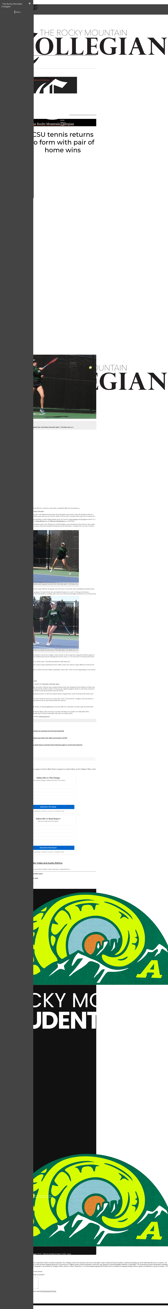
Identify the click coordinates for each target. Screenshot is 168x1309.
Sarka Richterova (41, 521)
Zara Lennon (73, 519)
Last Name (25, 797)
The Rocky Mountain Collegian (11, 5)
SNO (64, 1254)
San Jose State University (36, 511)
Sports (62, 120)
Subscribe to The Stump (48, 807)
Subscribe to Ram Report (48, 847)
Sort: (38, 1271)
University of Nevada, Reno (50, 684)
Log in (69, 1254)
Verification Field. (34, 1291)
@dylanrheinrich (44, 716)
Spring (62, 122)
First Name (25, 790)
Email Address (26, 783)
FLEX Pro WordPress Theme (52, 1254)
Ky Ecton (83, 519)
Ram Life (19, 12)
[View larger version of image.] (48, 288)
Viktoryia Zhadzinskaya (57, 521)
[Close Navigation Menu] (29, 3)
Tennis (62, 125)
